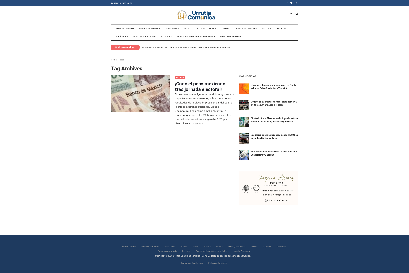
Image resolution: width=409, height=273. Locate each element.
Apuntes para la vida (144, 36)
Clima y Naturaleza (246, 28)
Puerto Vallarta (125, 28)
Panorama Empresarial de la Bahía (196, 36)
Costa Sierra (172, 28)
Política (266, 28)
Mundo (226, 28)
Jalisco (200, 28)
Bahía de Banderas (149, 28)
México (187, 28)
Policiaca (166, 36)
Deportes (281, 28)
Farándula (122, 36)
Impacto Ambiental (230, 36)
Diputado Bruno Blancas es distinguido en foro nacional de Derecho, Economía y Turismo (185, 47)
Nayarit (213, 28)
